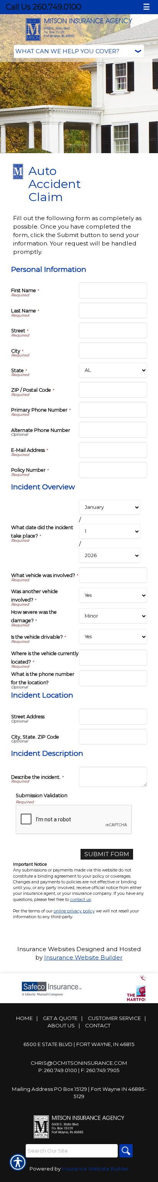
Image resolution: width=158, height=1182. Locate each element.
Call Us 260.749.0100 (43, 6)
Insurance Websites (46, 949)
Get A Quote (60, 1018)
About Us (61, 1025)
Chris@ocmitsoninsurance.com (79, 1063)
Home (24, 1018)
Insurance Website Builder (83, 957)
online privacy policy (74, 911)
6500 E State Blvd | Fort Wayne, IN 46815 (79, 1044)
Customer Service (114, 1018)
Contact (97, 1025)
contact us (80, 899)
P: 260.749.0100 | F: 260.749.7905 (79, 1070)
